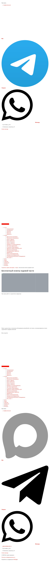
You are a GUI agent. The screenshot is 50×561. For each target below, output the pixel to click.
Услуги (5, 235)
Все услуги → (9, 257)
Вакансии (9, 232)
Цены (5, 258)
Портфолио (6, 262)
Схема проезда (5, 129)
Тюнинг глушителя (11, 243)
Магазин (6, 264)
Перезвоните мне (5, 224)
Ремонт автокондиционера (12, 253)
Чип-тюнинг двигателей (12, 245)
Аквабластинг (9, 252)
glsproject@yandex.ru (7, 546)
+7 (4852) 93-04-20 (6, 5)
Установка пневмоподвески (12, 247)
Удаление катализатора (12, 249)
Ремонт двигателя (10, 240)
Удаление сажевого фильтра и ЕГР (14, 248)
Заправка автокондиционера (13, 255)
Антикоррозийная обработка (13, 251)
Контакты (6, 265)
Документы (9, 234)
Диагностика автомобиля (12, 236)
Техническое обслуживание (13, 238)
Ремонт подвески (10, 239)
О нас (5, 227)
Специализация (10, 229)
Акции (5, 260)
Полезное (9, 231)
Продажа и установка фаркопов (13, 244)
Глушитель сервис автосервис (8, 267)
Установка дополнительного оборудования (16, 256)
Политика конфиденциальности (8, 557)
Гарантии (6, 261)
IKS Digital (15, 559)
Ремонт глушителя (11, 242)
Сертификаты (10, 230)
